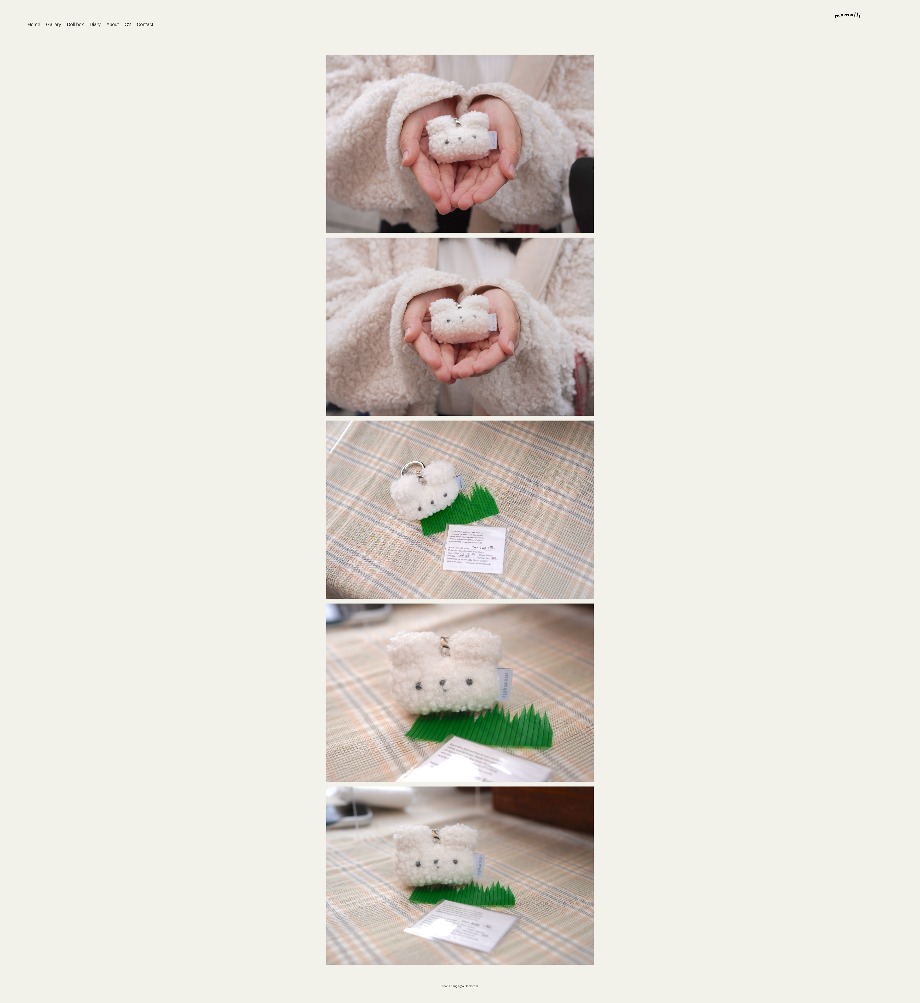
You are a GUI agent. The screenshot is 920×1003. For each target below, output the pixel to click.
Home (34, 24)
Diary (95, 24)
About (112, 24)
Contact (145, 24)
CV (128, 24)
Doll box (75, 24)
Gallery (53, 24)
